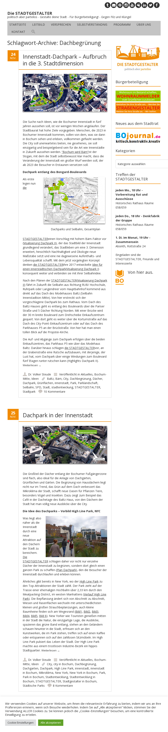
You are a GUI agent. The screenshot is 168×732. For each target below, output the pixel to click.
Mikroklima (46, 673)
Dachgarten (30, 668)
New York (61, 673)
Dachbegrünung (80, 379)
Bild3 (95, 611)
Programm (122, 24)
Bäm (58, 379)
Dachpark (29, 383)
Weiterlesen (32, 365)
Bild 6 (43, 616)
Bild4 (26, 616)
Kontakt (18, 32)
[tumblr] (107, 5)
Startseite (17, 24)
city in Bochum (63, 664)
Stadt (46, 387)
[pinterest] (120, 5)
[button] (33, 31)
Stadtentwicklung (56, 677)
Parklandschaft (88, 383)
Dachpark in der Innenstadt (58, 415)
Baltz (50, 379)
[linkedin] (144, 5)
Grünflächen (45, 383)
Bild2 (87, 611)
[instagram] (126, 5)
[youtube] (132, 5)
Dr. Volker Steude (39, 374)
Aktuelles (87, 374)
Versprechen (61, 24)
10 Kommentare (54, 391)
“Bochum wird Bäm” (75, 152)
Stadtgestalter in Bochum (79, 681)
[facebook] (157, 5)
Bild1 (78, 611)
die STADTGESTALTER (48, 265)
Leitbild (38, 24)
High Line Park (89, 581)
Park (73, 383)
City (65, 379)
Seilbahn (28, 387)
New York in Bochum (83, 673)
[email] (114, 5)
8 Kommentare (63, 686)
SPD (38, 387)
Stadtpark (29, 391)
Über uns (144, 24)
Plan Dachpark (66, 570)
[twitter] (151, 5)
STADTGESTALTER (64, 280)
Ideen (35, 379)
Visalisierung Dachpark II (40, 243)
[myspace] (138, 5)
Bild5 (34, 616)
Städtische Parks (34, 686)
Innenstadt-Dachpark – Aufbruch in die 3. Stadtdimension (65, 60)
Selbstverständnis (92, 24)
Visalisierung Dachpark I (82, 269)
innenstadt (62, 383)
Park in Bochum (33, 677)
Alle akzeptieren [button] (51, 722)
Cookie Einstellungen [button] (21, 722)
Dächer (97, 379)
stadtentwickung (62, 387)
